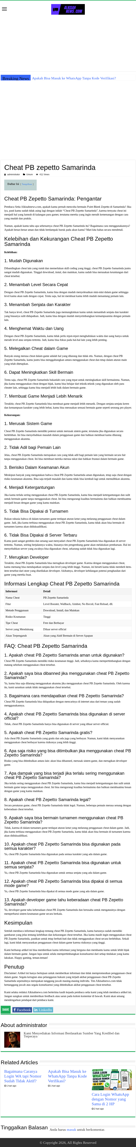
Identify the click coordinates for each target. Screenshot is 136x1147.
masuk (71, 1129)
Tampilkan (27, 184)
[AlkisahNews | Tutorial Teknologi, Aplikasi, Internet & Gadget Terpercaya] (68, 8)
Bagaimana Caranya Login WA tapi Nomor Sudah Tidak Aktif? (22, 1076)
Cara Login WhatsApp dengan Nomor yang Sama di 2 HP (110, 1099)
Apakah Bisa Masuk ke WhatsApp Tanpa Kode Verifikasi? (74, 78)
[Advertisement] (68, 43)
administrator (13, 174)
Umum (29, 174)
